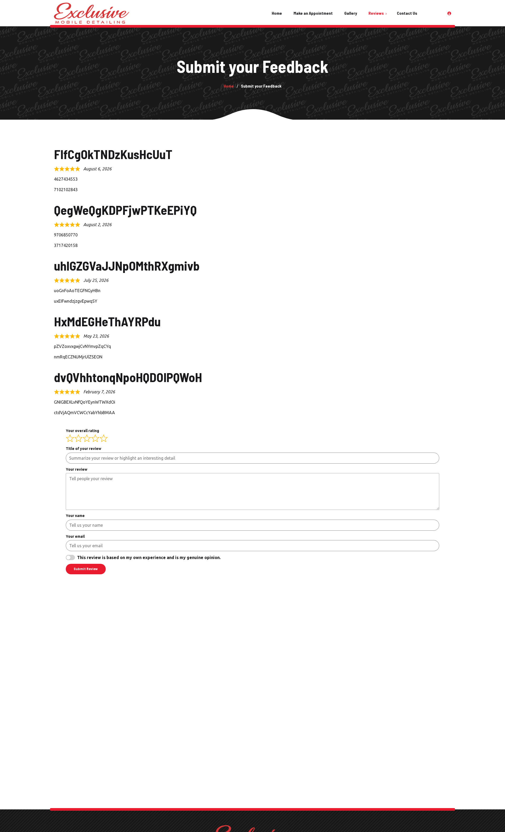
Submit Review (86, 568)
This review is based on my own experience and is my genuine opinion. (149, 557)
